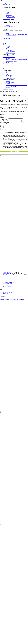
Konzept (8, 11)
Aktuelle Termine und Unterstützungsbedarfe (16, 34)
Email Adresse (4, 120)
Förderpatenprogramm (11, 35)
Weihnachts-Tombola (7, 273)
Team (7, 12)
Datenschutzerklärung (7, 292)
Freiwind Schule (7, 4)
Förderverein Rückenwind (9, 26)
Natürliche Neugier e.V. (8, 19)
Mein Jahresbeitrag (5, 122)
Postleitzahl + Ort (4, 117)
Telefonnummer (4, 119)
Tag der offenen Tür (7, 272)
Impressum (5, 293)
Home (4, 94)
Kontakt (8, 37)
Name (2, 114)
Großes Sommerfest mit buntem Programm (12, 274)
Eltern (7, 13)
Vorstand (8, 25)
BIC (1, 128)
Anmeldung (9, 15)
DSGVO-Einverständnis (6, 130)
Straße (2, 116)
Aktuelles (5, 3)
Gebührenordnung (10, 17)
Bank (1, 126)
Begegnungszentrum (8, 38)
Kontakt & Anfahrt (10, 16)
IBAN (2, 125)
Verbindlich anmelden (14, 151)
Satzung (8, 33)
